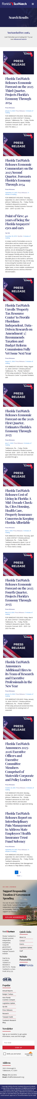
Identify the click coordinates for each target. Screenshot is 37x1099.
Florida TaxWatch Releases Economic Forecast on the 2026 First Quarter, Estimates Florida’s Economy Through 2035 (19, 423)
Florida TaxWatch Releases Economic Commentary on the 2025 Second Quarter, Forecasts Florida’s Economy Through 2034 (19, 172)
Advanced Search (20, 39)
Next (19, 876)
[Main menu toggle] (33, 4)
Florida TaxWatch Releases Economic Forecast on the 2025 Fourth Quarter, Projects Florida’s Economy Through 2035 (19, 592)
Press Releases (10, 108)
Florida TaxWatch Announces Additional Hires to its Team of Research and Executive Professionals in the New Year (19, 674)
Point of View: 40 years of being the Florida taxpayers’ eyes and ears (17, 222)
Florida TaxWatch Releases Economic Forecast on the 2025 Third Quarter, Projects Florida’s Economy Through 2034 (19, 90)
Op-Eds (7, 233)
